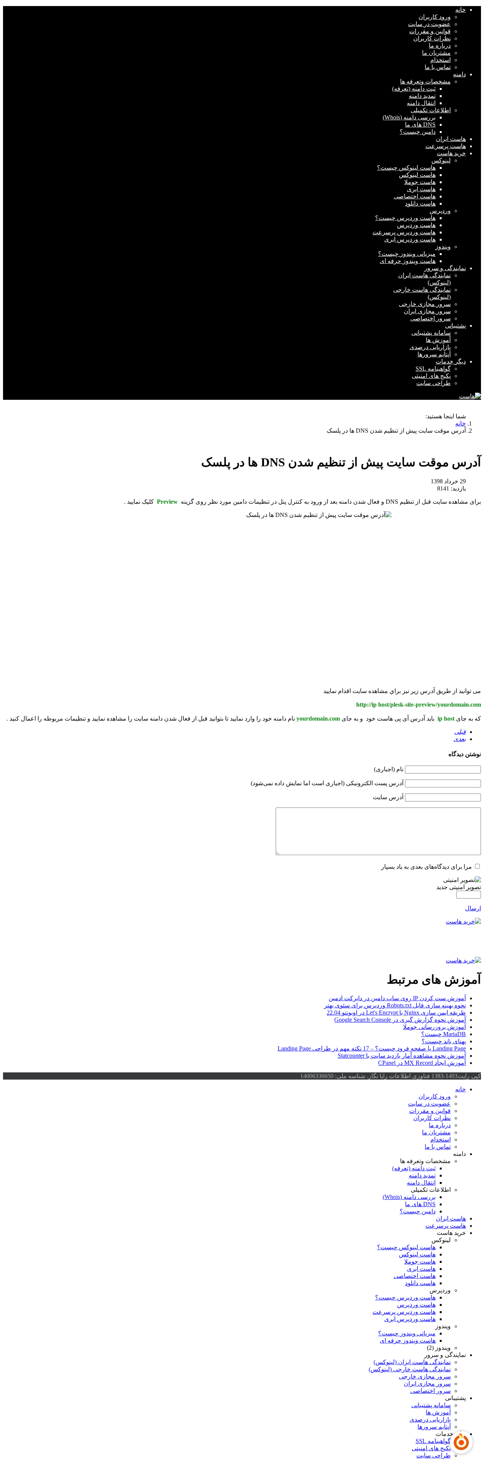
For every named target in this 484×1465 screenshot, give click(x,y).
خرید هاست (451, 153)
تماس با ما (438, 67)
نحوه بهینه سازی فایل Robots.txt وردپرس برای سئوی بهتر (395, 1005)
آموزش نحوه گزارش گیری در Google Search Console (400, 1019)
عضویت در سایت (429, 24)
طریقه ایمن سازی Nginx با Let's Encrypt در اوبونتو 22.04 (396, 1012)
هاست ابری (421, 189)
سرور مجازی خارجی (425, 304)
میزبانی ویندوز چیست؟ (407, 254)
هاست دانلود (420, 203)
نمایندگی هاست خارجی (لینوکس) (410, 1369)
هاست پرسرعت (445, 146)
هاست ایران (451, 139)
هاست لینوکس (417, 175)
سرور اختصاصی (430, 318)
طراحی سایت (433, 383)
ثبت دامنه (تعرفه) (414, 88)
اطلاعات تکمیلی (431, 110)
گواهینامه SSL (433, 368)
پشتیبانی (455, 325)
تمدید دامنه (422, 96)
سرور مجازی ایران (427, 311)
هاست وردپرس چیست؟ (405, 218)
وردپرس (440, 210)
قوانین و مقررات (430, 31)
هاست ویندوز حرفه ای (408, 261)
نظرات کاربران (432, 38)
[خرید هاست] (242, 921)
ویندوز (443, 246)
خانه (460, 9)
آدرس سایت (388, 797)
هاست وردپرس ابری (410, 239)
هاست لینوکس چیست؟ (406, 167)
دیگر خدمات (451, 361)
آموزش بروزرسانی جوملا (434, 1027)
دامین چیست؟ (418, 131)
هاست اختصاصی (415, 196)
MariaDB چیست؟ (443, 1034)
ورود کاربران (435, 17)
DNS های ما (420, 124)
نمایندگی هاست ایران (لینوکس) (412, 1362)
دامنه (459, 74)
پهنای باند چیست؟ (444, 1041)
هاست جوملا (420, 182)
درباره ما (440, 45)
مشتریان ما (436, 53)
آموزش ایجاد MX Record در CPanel (422, 1063)
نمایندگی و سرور (445, 268)
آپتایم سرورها (434, 354)
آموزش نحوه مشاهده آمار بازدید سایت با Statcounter (402, 1055)
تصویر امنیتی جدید (458, 887)
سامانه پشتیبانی (431, 333)
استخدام (440, 60)
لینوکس (441, 160)
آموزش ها (438, 340)
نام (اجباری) (388, 769)
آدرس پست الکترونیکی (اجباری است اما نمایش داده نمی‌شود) (327, 783)
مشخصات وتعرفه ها (425, 81)
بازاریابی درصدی (430, 347)
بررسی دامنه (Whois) (409, 117)
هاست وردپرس (416, 225)
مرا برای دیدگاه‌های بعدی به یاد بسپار (426, 866)
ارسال (473, 908)
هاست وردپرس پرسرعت (404, 232)
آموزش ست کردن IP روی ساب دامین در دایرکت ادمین (397, 998)
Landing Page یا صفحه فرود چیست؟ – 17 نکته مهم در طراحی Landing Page (372, 1048)
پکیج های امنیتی (431, 376)
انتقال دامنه (421, 103)
